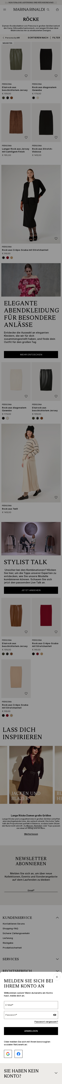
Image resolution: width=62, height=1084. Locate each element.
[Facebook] (18, 1054)
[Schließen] (56, 977)
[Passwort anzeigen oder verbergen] (55, 1015)
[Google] (8, 1054)
